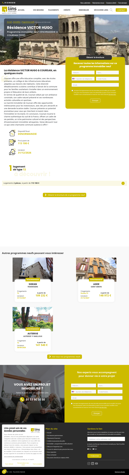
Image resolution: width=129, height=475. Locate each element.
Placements (53, 10)
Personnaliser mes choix (23, 464)
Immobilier (84, 10)
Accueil (21, 10)
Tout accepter (37, 464)
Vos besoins (38, 10)
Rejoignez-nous (98, 3)
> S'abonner (94, 456)
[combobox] (74, 79)
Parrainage (122, 3)
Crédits (67, 10)
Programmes (28, 22)
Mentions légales (120, 472)
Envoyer (95, 100)
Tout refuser (9, 464)
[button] (64, 195)
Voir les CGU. (112, 94)
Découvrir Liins (101, 10)
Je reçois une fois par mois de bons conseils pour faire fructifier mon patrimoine (106, 445)
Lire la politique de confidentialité (13, 456)
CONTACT (121, 10)
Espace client (111, 3)
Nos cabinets (85, 3)
